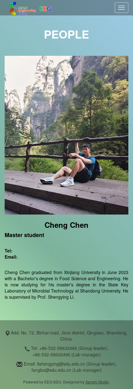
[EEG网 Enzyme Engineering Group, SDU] (30, 7)
